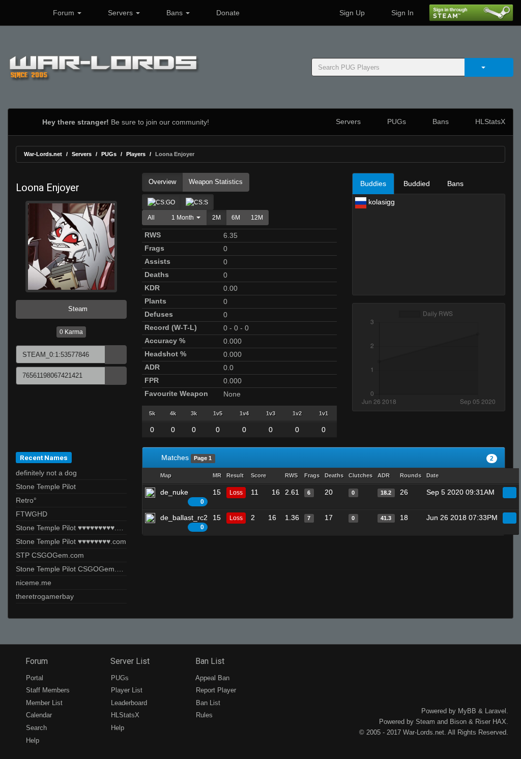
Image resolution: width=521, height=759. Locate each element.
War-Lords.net (43, 154)
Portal (33, 678)
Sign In (401, 13)
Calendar (38, 715)
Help (31, 740)
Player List (125, 690)
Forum (63, 13)
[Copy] (116, 354)
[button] (183, 217)
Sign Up (351, 13)
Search (35, 728)
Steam (77, 309)
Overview (162, 182)
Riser (482, 721)
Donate (227, 13)
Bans (174, 13)
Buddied (416, 183)
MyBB (467, 711)
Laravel (495, 711)
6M (235, 217)
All (151, 217)
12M (257, 217)
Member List (43, 703)
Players (136, 154)
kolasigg (380, 202)
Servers (120, 13)
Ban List (208, 661)
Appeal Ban (211, 678)
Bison (458, 721)
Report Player (215, 690)
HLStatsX (489, 121)
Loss (236, 492)
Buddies (373, 183)
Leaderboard (128, 703)
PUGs (395, 121)
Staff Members (47, 690)
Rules (203, 715)
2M (216, 217)
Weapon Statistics (216, 182)
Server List (129, 661)
